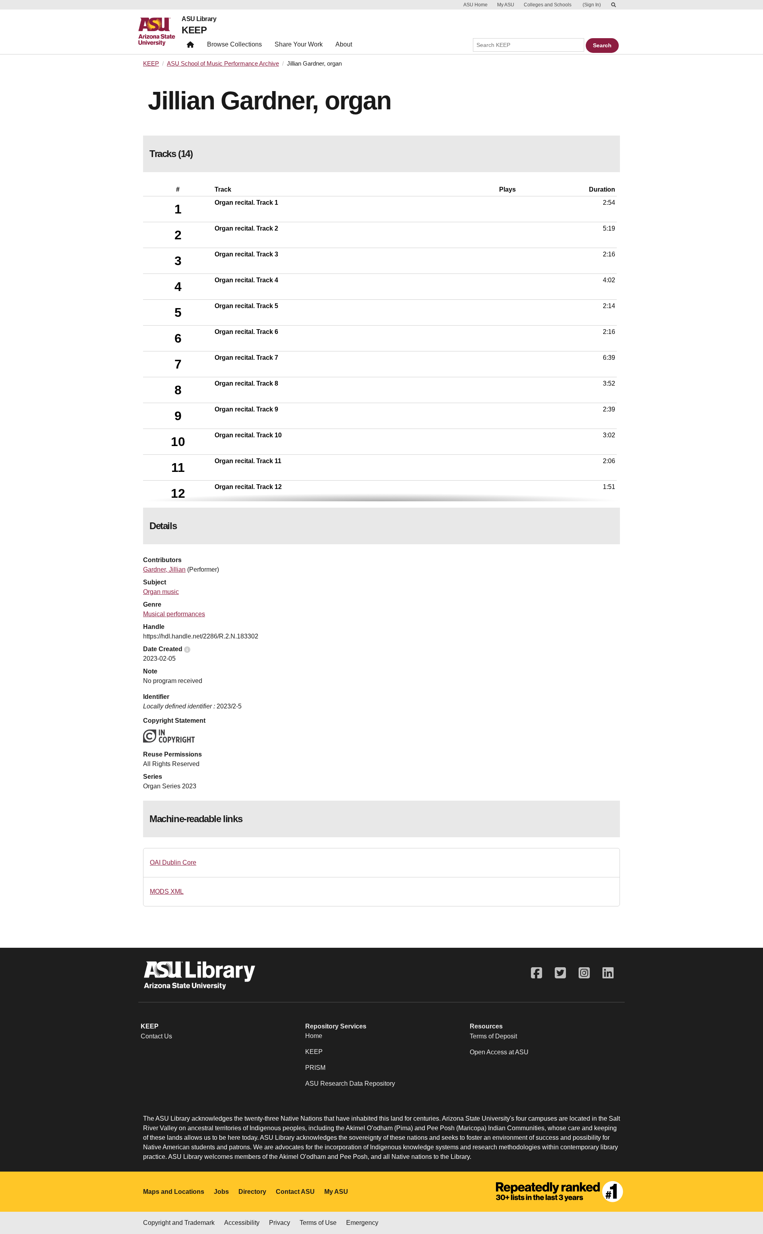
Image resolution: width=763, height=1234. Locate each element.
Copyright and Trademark (179, 1222)
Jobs (221, 1191)
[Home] (160, 32)
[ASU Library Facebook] (536, 973)
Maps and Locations (173, 1191)
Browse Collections (234, 44)
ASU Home (475, 5)
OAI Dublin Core (173, 862)
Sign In (591, 4)
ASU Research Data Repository (350, 1083)
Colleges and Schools (547, 5)
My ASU (505, 5)
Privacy (279, 1222)
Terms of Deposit (493, 1036)
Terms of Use (318, 1222)
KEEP (194, 30)
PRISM (315, 1067)
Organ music (161, 591)
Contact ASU (295, 1191)
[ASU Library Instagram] (584, 973)
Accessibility (241, 1222)
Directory (252, 1191)
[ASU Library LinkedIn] (608, 973)
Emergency (362, 1222)
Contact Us (156, 1036)
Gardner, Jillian (164, 569)
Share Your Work (299, 44)
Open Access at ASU (499, 1052)
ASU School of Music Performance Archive (223, 63)
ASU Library (199, 19)
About (343, 44)
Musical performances (174, 614)
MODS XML (167, 891)
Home (313, 1035)
